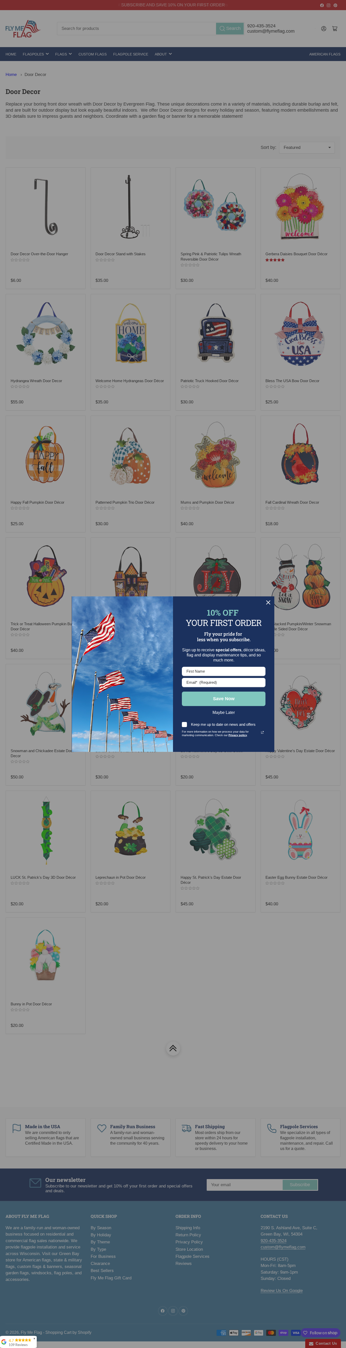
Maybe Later (224, 712)
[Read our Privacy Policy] (262, 732)
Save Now (224, 698)
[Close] (268, 602)
